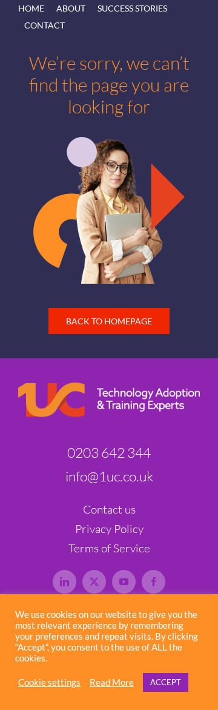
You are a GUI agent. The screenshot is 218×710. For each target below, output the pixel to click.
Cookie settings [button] (49, 682)
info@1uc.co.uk (109, 475)
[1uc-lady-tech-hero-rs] (109, 142)
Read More (112, 682)
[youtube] (124, 582)
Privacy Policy (109, 528)
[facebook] (153, 582)
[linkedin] (64, 582)
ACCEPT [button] (165, 682)
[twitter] (94, 582)
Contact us (109, 509)
